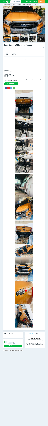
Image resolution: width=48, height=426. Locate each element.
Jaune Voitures (11, 350)
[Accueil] (7, 1)
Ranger (5, 60)
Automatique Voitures (18, 350)
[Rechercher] (20, 1)
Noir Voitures (6, 350)
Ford (25, 57)
